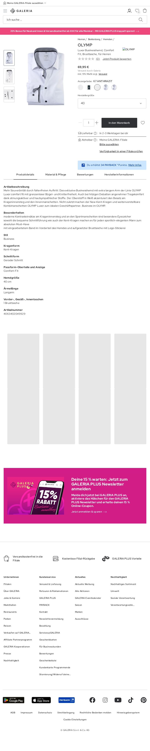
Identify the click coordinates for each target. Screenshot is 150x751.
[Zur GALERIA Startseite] (21, 11)
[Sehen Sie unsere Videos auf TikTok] (130, 700)
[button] (25, 3)
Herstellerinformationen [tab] (119, 174)
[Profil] (129, 10)
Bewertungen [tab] (85, 174)
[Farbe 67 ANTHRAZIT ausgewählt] (97, 87)
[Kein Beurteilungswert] (87, 59)
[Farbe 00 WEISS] (80, 87)
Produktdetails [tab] (25, 174)
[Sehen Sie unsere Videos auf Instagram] (105, 700)
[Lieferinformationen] (95, 133)
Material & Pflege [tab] (55, 174)
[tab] (45, 76)
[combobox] (112, 103)
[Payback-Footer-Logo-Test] (66, 700)
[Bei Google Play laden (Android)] (13, 700)
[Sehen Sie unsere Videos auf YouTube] (118, 700)
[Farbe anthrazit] (105, 87)
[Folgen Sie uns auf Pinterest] (143, 700)
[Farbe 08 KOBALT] (89, 87)
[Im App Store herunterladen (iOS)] (41, 700)
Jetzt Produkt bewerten (117, 58)
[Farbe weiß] (114, 87)
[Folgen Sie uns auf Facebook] (92, 700)
